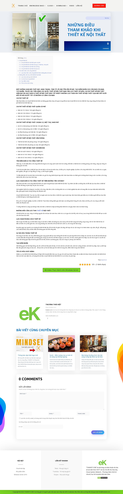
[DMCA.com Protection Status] (102, 478)
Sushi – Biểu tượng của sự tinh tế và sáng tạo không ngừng (61, 356)
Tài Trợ (107, 18)
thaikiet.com (49, 310)
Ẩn (25, 58)
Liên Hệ (79, 6)
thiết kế (40, 211)
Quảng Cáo (99, 6)
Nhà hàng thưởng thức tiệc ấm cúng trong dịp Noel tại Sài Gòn (92, 356)
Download (61, 6)
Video (71, 6)
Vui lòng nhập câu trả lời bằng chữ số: (30, 422)
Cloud (50, 6)
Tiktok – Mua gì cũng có (61, 468)
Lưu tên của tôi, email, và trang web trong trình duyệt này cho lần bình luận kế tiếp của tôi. (47, 418)
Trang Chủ (23, 6)
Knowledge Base (37, 6)
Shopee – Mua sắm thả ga (61, 475)
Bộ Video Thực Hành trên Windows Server (61, 270)
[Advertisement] (61, 288)
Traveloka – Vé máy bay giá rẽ (61, 471)
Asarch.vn (104, 260)
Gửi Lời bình (97, 432)
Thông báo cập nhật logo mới (28, 355)
